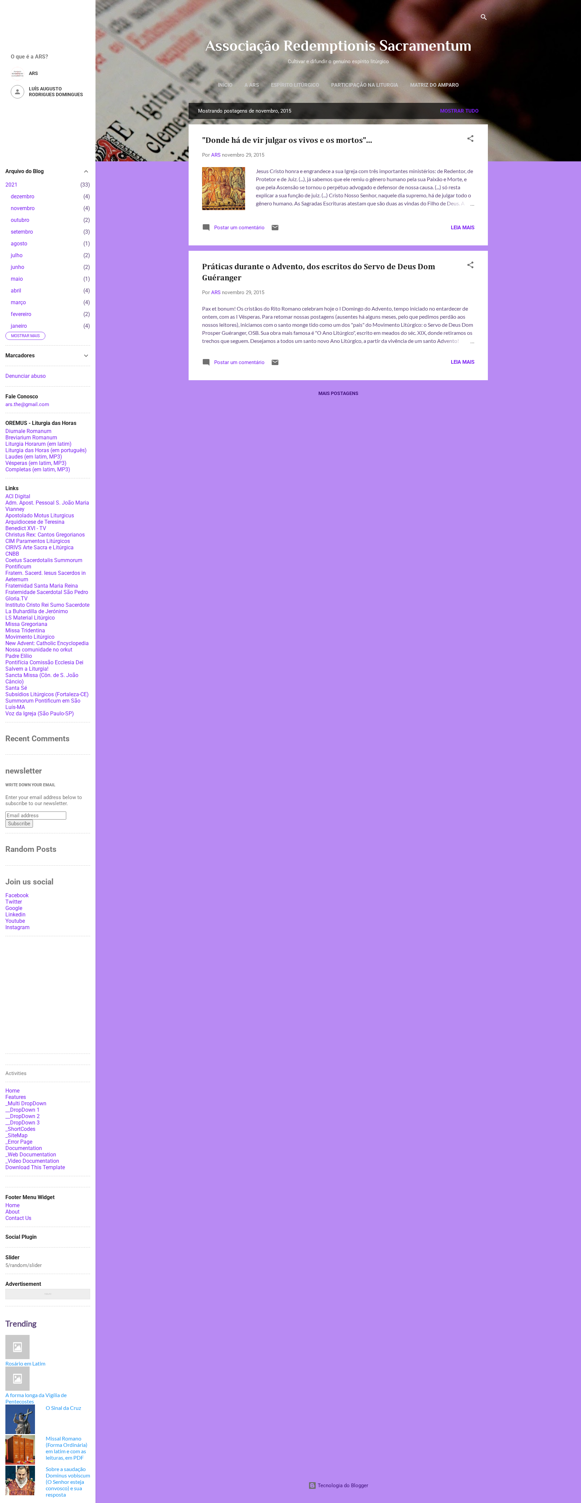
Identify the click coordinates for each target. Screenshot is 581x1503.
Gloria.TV (16, 598)
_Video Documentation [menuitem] (32, 1161)
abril (16, 290)
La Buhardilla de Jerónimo (36, 611)
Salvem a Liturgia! (26, 669)
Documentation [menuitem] (23, 1148)
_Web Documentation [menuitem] (30, 1154)
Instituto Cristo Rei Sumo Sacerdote (47, 605)
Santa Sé (16, 688)
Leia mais (462, 228)
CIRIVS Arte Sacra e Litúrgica (39, 547)
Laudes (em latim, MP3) (33, 456)
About (12, 1212)
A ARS (251, 85)
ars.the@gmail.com (27, 404)
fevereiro (21, 314)
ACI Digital (17, 496)
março (18, 302)
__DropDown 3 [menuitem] (22, 1122)
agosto (19, 243)
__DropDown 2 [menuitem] (22, 1116)
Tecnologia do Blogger (342, 1485)
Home (12, 1205)
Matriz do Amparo (434, 85)
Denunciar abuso (25, 376)
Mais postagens (338, 393)
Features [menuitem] (15, 1097)
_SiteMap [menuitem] (16, 1135)
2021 (11, 185)
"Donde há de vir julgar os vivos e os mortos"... (287, 140)
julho (17, 255)
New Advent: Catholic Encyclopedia (47, 643)
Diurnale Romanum (28, 431)
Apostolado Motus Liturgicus (39, 515)
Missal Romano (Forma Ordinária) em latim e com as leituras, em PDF (66, 1448)
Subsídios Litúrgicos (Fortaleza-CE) (47, 694)
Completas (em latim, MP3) (37, 469)
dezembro (22, 196)
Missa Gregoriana (26, 624)
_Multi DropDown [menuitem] (25, 1103)
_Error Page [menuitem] (18, 1142)
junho (17, 267)
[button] (470, 139)
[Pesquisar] (484, 18)
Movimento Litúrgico (29, 637)
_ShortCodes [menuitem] (20, 1129)
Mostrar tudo (459, 111)
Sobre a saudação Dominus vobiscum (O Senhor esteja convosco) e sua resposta (68, 1482)
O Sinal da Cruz (63, 1408)
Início (225, 85)
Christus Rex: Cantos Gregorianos (45, 534)
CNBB (12, 554)
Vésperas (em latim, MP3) (36, 463)
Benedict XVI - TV (25, 528)
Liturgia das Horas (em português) (46, 450)
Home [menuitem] (12, 1090)
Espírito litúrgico (295, 85)
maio (17, 279)
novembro (23, 208)
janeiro (19, 326)
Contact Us (18, 1218)
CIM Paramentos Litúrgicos (37, 541)
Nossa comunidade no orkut (38, 649)
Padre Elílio (18, 656)
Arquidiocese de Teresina (35, 522)
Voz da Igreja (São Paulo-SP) (39, 713)
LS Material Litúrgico (30, 618)
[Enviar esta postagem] (275, 230)
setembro (22, 232)
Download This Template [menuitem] (35, 1167)
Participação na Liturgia (364, 85)
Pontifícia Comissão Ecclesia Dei (44, 662)
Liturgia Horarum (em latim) (38, 444)
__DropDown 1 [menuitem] (22, 1110)
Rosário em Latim (25, 1363)
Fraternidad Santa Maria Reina (41, 586)
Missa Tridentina (25, 630)
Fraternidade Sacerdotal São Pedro (46, 592)
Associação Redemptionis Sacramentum (338, 45)
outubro (20, 220)
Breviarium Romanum (31, 437)
